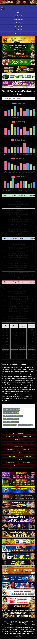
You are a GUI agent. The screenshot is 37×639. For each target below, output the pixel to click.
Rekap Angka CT (11, 443)
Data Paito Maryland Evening (11, 418)
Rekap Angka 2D (19, 446)
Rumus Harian (27, 436)
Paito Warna (18, 26)
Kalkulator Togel (19, 466)
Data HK (6, 627)
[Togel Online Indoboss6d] (18, 482)
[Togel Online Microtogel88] (18, 475)
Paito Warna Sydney (18, 625)
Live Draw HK (18, 16)
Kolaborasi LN (27, 462)
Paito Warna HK (7, 625)
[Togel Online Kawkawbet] (18, 497)
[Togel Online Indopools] (18, 600)
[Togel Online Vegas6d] (18, 504)
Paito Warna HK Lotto (28, 631)
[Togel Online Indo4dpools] (18, 549)
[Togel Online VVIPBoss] (18, 40)
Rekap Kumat (19, 439)
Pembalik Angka (11, 456)
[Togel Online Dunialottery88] (18, 571)
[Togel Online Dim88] (18, 47)
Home (18, 12)
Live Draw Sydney (18, 23)
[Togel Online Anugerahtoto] (18, 578)
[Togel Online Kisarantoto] (18, 69)
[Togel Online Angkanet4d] (18, 593)
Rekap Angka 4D (11, 449)
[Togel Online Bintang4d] (18, 519)
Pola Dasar (19, 453)
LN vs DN (19, 459)
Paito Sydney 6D (18, 33)
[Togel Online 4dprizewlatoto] (18, 534)
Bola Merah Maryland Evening (11, 422)
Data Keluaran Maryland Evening (12, 409)
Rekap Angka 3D (27, 443)
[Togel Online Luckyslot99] (18, 556)
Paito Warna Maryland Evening (11, 412)
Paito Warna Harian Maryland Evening (13, 415)
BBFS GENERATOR (19, 433)
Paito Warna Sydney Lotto (13, 631)
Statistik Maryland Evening (10, 425)
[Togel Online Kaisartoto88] (18, 541)
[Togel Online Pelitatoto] (18, 77)
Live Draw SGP (18, 19)
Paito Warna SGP (30, 625)
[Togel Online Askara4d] (18, 512)
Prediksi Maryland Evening (25, 425)
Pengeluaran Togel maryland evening (13, 369)
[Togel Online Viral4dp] (18, 84)
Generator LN (10, 436)
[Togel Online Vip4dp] (18, 563)
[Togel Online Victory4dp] (18, 490)
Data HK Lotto (8, 634)
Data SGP (12, 627)
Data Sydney (19, 627)
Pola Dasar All (27, 449)
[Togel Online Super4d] (18, 55)
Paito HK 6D (18, 30)
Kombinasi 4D (10, 462)
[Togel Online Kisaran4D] (18, 62)
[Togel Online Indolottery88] (18, 585)
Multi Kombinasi (27, 456)
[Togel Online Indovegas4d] (18, 615)
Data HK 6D (26, 627)
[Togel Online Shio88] (18, 608)
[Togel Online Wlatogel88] (18, 527)
